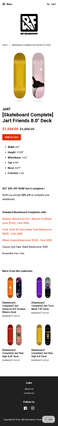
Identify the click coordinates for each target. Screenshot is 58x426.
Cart (53, 4)
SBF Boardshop (28, 419)
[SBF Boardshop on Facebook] (25, 409)
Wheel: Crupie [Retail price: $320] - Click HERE (27, 240)
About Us (29, 389)
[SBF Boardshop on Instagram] (32, 409)
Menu (9, 4)
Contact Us (29, 393)
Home (4, 45)
